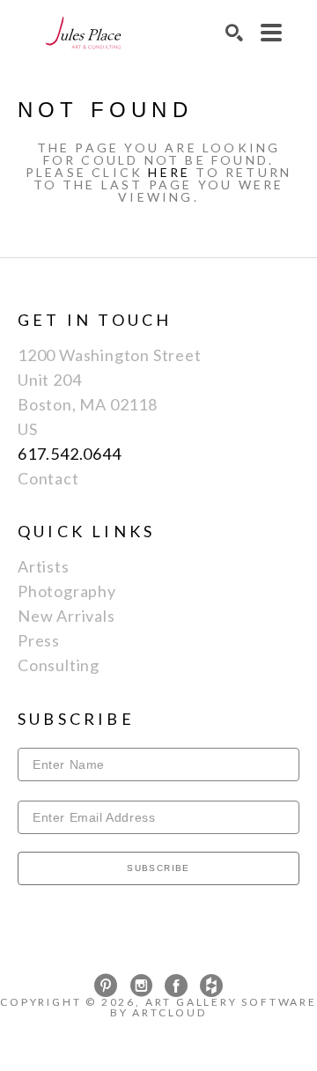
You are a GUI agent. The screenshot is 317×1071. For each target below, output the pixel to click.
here (169, 172)
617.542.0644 (70, 453)
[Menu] (271, 32)
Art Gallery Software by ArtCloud (213, 1007)
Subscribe (158, 868)
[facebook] (176, 985)
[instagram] (140, 985)
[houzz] (211, 985)
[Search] (234, 32)
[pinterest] (105, 985)
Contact (48, 478)
